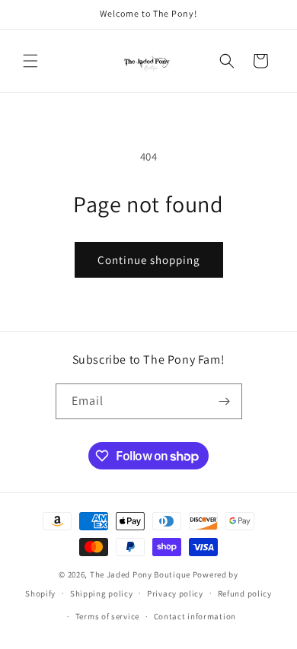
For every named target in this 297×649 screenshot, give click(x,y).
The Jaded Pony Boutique (140, 574)
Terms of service (107, 616)
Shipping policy (101, 593)
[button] (30, 61)
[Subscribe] (224, 401)
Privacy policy (175, 593)
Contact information (195, 616)
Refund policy (245, 593)
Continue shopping (148, 260)
